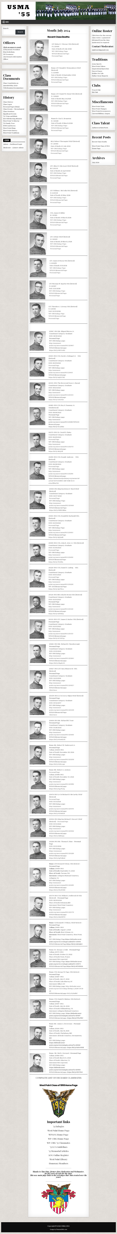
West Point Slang (9, 128)
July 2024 (95, 162)
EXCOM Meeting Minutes (12, 119)
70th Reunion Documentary (13, 88)
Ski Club (95, 92)
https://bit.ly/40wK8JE (57, 739)
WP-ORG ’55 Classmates (58, 1143)
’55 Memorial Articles (58, 1151)
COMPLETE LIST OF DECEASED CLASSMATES (58, 1077)
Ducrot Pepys (97, 71)
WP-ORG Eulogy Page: (58, 173)
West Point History (10, 130)
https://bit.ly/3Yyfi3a (56, 562)
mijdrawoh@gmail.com (100, 50)
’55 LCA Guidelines (58, 1147)
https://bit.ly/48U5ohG (57, 350)
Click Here (53, 690)
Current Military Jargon (101, 113)
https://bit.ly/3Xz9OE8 (57, 890)
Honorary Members (58, 1163)
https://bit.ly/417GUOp (57, 638)
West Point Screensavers (101, 111)
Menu (7, 22)
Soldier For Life (98, 73)
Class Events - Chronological (13, 109)
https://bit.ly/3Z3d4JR (57, 813)
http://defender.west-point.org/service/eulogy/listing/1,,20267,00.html (66, 988)
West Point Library (58, 1159)
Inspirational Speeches (100, 69)
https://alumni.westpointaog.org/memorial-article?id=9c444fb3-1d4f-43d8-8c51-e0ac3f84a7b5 (64, 481)
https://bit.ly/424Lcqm (57, 764)
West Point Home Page (58, 1130)
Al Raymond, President (11, 49)
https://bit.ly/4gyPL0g (57, 789)
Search (5, 28)
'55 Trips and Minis (10, 116)
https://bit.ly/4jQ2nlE (56, 537)
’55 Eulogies (58, 1126)
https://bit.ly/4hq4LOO (57, 663)
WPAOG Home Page (58, 1134)
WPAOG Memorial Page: (59, 200)
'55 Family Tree (9, 123)
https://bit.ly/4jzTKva (56, 589)
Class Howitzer (9, 111)
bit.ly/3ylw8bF (72, 993)
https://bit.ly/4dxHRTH (57, 917)
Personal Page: (55, 178)
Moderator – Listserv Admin (13, 148)
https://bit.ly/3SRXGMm (57, 510)
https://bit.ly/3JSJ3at (56, 399)
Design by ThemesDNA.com (58, 1229)
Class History (8, 102)
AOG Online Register (58, 1155)
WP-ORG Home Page (58, 1138)
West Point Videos (98, 66)
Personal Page (57, 56)
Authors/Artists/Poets (100, 128)
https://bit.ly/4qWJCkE (57, 377)
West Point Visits (98, 106)
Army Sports (96, 64)
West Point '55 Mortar (11, 121)
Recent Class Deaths (58, 36)
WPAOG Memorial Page (60, 54)
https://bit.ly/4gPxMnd (57, 858)
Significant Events (9, 114)
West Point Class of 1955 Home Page (58, 1085)
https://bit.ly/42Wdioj (56, 614)
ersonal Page (57, 130)
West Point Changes (99, 109)
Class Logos (7, 104)
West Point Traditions (11, 133)
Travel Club (96, 90)
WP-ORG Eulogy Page (60, 51)
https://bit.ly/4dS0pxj (56, 836)
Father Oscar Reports (100, 76)
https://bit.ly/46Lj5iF (56, 451)
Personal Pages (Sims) (11, 107)
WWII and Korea (9, 126)
